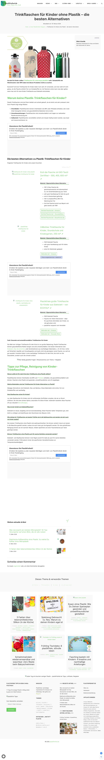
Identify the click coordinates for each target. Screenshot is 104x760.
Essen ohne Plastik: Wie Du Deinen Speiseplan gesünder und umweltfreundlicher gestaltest (79, 609)
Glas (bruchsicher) (19, 349)
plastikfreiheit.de (54, 741)
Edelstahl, (10, 349)
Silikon (18, 630)
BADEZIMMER (41, 708)
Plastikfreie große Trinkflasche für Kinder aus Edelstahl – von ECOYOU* (54, 304)
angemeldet (17, 566)
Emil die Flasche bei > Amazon (50, 210)
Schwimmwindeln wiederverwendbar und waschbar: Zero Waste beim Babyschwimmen (23, 661)
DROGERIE (49, 706)
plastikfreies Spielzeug (51, 629)
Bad (56, 3)
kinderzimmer (56, 627)
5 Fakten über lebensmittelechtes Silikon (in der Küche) (30, 549)
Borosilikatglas (22, 403)
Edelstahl (40, 723)
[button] (102, 3)
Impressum (86, 690)
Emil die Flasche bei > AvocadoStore (52, 214)
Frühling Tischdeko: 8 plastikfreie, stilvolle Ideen (51, 648)
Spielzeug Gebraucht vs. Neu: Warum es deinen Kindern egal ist (51, 619)
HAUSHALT (47, 704)
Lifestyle (79, 3)
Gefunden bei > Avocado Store (50, 334)
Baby (20, 668)
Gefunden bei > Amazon (48, 254)
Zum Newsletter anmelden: (14, 701)
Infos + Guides (91, 3)
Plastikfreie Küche (28, 629)
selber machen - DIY (83, 669)
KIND (37, 706)
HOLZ (45, 727)
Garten (46, 710)
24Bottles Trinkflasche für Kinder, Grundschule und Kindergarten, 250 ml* (52, 230)
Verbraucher (26, 630)
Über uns (86, 688)
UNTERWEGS (40, 712)
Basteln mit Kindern (80, 668)
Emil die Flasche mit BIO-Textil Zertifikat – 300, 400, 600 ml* (54, 175)
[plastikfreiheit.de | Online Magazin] (11, 3)
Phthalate (40, 378)
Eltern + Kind (66, 3)
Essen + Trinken (41, 585)
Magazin (40, 3)
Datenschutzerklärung (89, 693)
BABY (43, 706)
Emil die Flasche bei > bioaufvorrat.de (52, 217)
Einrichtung (54, 654)
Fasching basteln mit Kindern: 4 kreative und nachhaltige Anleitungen (79, 661)
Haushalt (19, 627)
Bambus (39, 727)
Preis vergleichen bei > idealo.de (51, 257)
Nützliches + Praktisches (79, 619)
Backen (20, 626)
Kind (55, 585)
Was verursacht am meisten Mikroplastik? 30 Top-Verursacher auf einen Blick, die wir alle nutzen (28, 531)
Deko (47, 654)
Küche (48, 3)
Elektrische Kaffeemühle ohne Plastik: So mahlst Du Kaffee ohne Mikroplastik (67, 698)
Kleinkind (67, 585)
